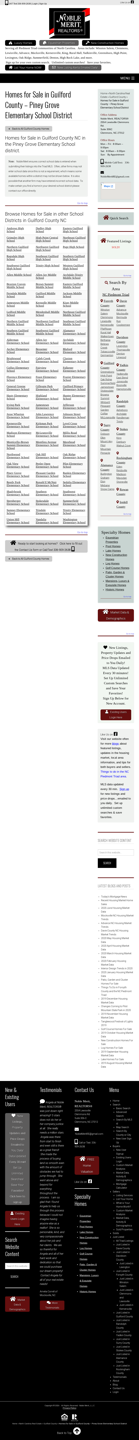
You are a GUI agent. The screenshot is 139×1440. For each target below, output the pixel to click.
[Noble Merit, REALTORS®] (69, 22)
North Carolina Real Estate (30, 1424)
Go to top (82, 203)
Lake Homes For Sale (112, 1059)
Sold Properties (124, 1229)
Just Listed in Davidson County (123, 1256)
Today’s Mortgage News (114, 896)
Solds (116, 1233)
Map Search (122, 1127)
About (116, 1380)
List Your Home (124, 1199)
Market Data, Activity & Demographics (124, 1176)
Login (116, 1392)
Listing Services (124, 1195)
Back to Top (64, 1433)
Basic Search (123, 1108)
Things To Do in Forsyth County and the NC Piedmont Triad (116, 991)
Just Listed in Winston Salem (126, 1282)
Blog (115, 1384)
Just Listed (118, 1237)
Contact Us (119, 1388)
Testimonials (120, 1377)
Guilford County (117, 97)
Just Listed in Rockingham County (123, 1369)
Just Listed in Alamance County (123, 1358)
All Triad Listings (124, 1240)
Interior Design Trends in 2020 (117, 968)
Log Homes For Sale (112, 1048)
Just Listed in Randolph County (123, 1324)
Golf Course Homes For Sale (116, 1029)
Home (104, 93)
